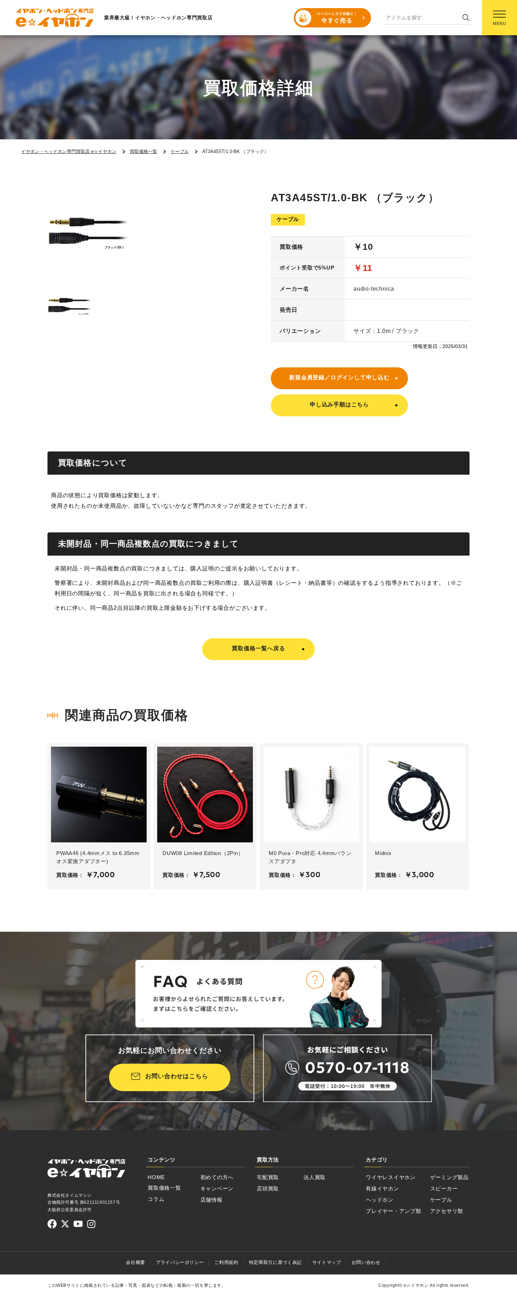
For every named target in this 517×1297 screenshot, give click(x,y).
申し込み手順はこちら (339, 404)
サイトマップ (326, 1262)
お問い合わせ (366, 1262)
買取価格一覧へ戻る (258, 648)
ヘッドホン (380, 1200)
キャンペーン (217, 1188)
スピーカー (444, 1188)
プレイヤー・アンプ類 (393, 1211)
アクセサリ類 (447, 1211)
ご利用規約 (226, 1262)
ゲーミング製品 (449, 1177)
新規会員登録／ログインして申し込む (339, 377)
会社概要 (135, 1262)
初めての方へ (217, 1177)
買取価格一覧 (164, 1188)
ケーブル (441, 1200)
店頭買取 (268, 1188)
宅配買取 (268, 1177)
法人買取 (315, 1177)
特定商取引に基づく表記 (275, 1262)
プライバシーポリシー (180, 1262)
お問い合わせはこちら (176, 1076)
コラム (156, 1199)
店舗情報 (211, 1200)
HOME (156, 1177)
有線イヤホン (382, 1188)
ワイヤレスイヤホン (391, 1177)
